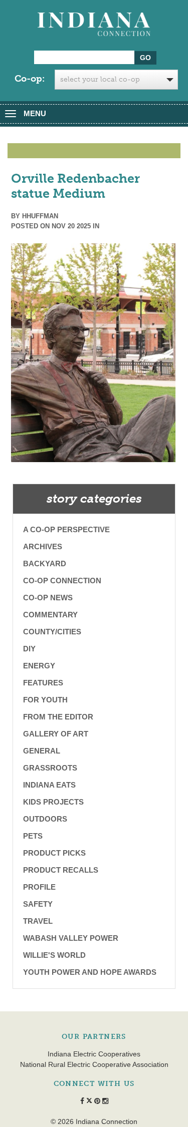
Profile (39, 887)
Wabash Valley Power (70, 938)
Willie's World (54, 955)
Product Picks (54, 853)
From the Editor (58, 716)
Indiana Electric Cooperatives (94, 1054)
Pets (33, 836)
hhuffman (40, 216)
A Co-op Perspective (66, 529)
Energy (39, 665)
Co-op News (48, 597)
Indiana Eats (49, 785)
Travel (38, 921)
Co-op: (30, 78)
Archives (42, 546)
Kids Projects (53, 802)
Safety (38, 904)
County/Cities (52, 631)
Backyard (44, 563)
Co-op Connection (62, 580)
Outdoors (45, 819)
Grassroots (50, 768)
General (41, 750)
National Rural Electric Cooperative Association (94, 1064)
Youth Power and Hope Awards (89, 972)
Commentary (50, 614)
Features (43, 682)
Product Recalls (60, 870)
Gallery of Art (55, 733)
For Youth (45, 699)
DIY (29, 648)
